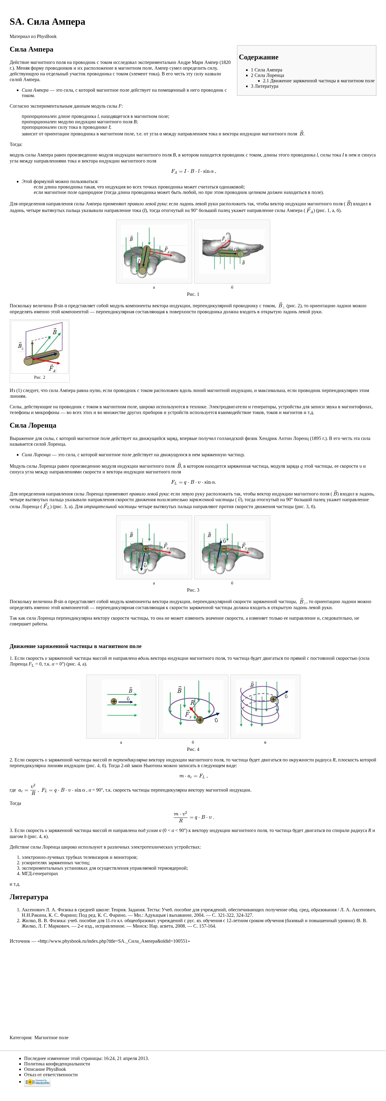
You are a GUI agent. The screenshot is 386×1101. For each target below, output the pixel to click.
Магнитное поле (51, 1037)
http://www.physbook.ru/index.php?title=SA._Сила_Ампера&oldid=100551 (114, 941)
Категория (20, 1037)
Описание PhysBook (45, 1069)
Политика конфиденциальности (57, 1063)
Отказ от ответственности (51, 1074)
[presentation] (300, 133)
